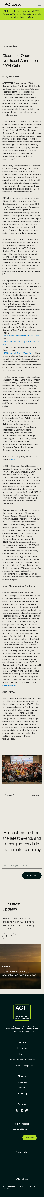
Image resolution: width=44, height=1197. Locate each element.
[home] (11, 4)
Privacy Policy (22, 1152)
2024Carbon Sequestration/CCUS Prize (20, 336)
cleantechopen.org (11, 685)
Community (22, 1093)
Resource (6, 46)
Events (22, 1088)
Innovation (22, 1048)
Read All (9, 936)
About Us (22, 1076)
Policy (22, 1054)
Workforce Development (22, 1065)
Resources (22, 1082)
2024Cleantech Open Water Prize (18, 353)
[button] (39, 4)
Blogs (15, 46)
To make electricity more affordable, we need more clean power (19, 974)
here (13, 459)
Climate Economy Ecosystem (22, 1060)
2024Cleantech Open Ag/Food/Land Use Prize (21, 343)
